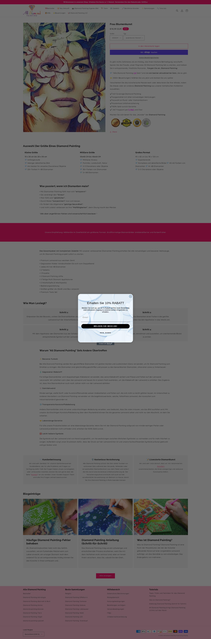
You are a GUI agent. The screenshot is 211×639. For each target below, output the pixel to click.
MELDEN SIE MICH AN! (105, 326)
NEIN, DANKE (105, 333)
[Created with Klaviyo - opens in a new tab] (105, 343)
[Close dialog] (130, 296)
